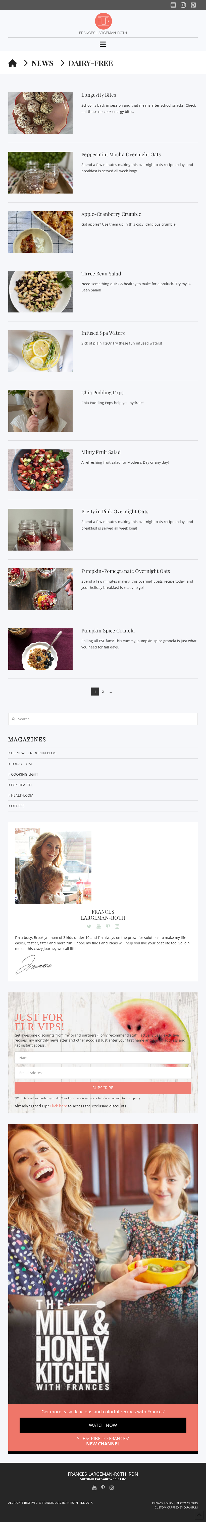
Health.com (22, 795)
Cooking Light (24, 774)
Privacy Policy (162, 1503)
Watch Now (103, 1425)
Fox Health (21, 784)
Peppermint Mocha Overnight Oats (121, 154)
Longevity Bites (98, 94)
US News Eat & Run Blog (33, 753)
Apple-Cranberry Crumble (111, 214)
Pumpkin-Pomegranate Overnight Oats (125, 571)
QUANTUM (191, 1507)
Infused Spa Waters (103, 332)
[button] (103, 44)
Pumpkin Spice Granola (108, 630)
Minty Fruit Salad (101, 452)
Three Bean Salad (101, 273)
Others (18, 805)
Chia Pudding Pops (102, 392)
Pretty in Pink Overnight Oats (114, 511)
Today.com (21, 763)
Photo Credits (187, 1503)
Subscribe (102, 1088)
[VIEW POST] (40, 113)
